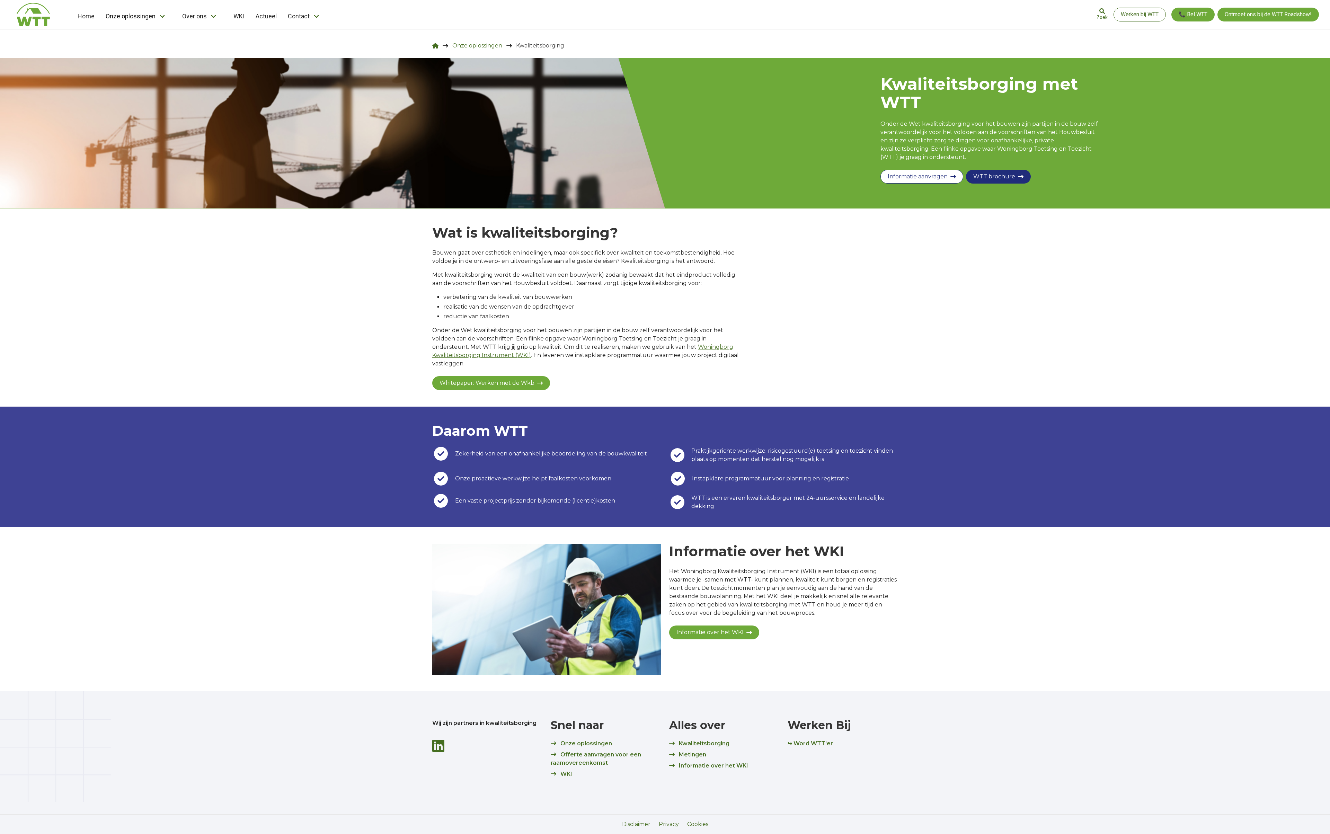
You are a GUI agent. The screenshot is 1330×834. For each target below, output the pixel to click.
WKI (239, 16)
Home (86, 16)
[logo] (33, 14)
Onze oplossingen (131, 16)
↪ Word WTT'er (810, 743)
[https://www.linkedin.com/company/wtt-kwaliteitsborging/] (438, 745)
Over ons (194, 16)
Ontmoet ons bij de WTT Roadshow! (1268, 14)
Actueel (266, 16)
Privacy (669, 824)
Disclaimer (636, 824)
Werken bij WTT (1140, 14)
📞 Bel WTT (1193, 14)
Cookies (697, 824)
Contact (299, 16)
